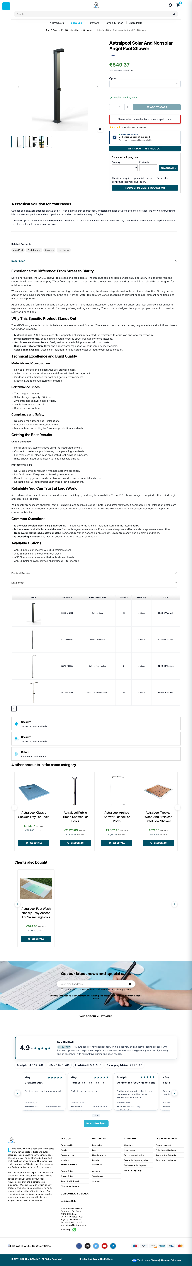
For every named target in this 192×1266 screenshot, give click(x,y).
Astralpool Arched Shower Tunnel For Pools (117, 817)
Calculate (168, 167)
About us (128, 1145)
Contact (96, 1171)
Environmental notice (134, 1155)
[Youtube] (105, 1246)
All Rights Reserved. (52, 1259)
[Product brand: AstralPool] (113, 55)
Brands (95, 1160)
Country (116, 162)
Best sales (97, 1145)
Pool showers (34, 250)
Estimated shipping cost (135, 1165)
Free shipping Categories (136, 1160)
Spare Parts (135, 22)
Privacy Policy (67, 1176)
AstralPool (18, 250)
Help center (129, 1150)
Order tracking (67, 1145)
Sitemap (96, 1181)
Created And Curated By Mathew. (96, 1259)
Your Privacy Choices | (148, 1260)
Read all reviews (96, 1123)
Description (18, 260)
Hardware (94, 22)
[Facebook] (79, 1246)
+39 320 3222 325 (73, 1222)
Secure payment (163, 1145)
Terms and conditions (166, 1160)
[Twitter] (96, 1246)
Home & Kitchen (114, 22)
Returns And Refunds (166, 1155)
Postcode (144, 162)
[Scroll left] (14, 807)
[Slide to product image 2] (31, 142)
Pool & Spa (76, 22)
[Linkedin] (113, 1246)
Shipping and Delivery (166, 1150)
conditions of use (94, 989)
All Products (57, 22)
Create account (68, 1155)
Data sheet (17, 582)
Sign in (64, 1150)
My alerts (65, 1160)
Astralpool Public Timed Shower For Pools (75, 817)
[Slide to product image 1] (17, 142)
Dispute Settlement (70, 1186)
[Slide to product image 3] (45, 142)
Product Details (20, 573)
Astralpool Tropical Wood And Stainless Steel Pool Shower (158, 817)
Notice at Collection (171, 1260)
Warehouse (97, 1176)
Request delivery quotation (145, 187)
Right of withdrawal (70, 1181)
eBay (28, 1077)
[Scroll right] (178, 807)
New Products (99, 1155)
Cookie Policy (67, 1171)
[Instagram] (88, 1246)
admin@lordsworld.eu (76, 1225)
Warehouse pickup (132, 1170)
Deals (94, 1150)
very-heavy (63, 250)
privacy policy (123, 989)
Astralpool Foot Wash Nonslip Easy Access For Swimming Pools (36, 913)
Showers (49, 250)
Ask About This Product (145, 148)
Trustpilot (122, 1077)
